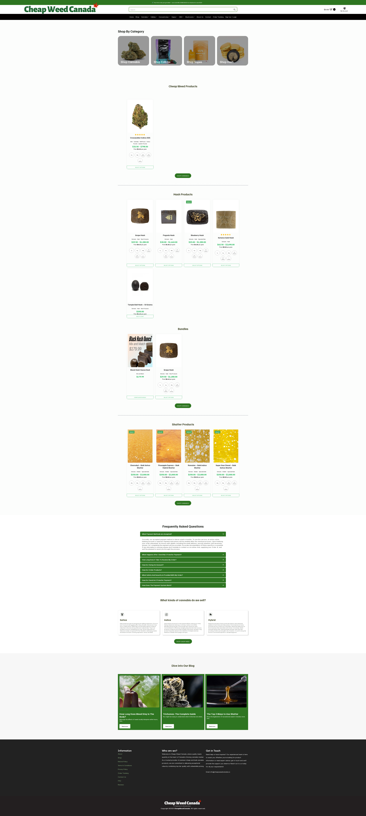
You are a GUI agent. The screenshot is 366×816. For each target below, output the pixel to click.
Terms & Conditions (125, 765)
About (120, 754)
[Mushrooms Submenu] (194, 17)
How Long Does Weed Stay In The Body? (136, 715)
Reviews (121, 785)
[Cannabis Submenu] (148, 17)
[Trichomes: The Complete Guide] (183, 691)
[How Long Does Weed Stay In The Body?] (139, 691)
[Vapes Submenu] (176, 17)
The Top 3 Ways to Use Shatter (222, 714)
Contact (208, 17)
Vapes (174, 17)
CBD (180, 17)
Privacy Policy (123, 769)
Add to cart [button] (140, 316)
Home (131, 17)
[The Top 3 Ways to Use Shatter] (227, 691)
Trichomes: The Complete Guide (179, 714)
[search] (234, 9)
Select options (140, 167)
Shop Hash (227, 62)
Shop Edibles (162, 62)
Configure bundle (140, 397)
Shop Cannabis (130, 62)
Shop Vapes (194, 62)
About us (200, 17)
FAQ (119, 781)
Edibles (153, 17)
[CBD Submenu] (182, 17)
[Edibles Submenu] (156, 17)
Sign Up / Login (231, 17)
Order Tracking (218, 17)
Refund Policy (123, 761)
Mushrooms (189, 17)
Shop (137, 17)
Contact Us (122, 777)
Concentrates (164, 17)
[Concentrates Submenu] (169, 17)
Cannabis (144, 17)
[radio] (131, 155)
